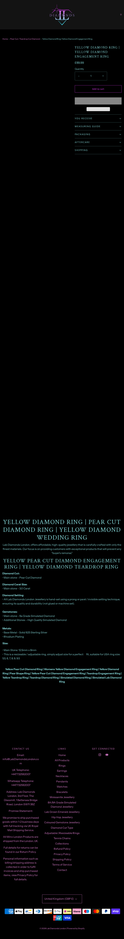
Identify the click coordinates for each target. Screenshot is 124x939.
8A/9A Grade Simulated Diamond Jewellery (62, 804)
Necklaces (62, 776)
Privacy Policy (62, 854)
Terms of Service (62, 864)
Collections (62, 843)
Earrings (62, 770)
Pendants (62, 781)
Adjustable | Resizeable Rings (62, 833)
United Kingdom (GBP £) (59, 898)
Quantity (79, 68)
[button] (98, 101)
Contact (62, 870)
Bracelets (62, 792)
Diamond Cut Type (62, 827)
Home (5, 39)
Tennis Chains (62, 838)
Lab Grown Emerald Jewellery (62, 811)
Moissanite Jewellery (62, 797)
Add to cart (98, 88)
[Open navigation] (2, 14)
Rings (62, 765)
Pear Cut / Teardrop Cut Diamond (25, 39)
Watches (62, 786)
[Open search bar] (6, 14)
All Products (62, 760)
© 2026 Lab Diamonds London (53, 928)
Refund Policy (62, 848)
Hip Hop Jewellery (62, 817)
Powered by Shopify (76, 928)
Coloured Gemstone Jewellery (62, 822)
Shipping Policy (62, 859)
